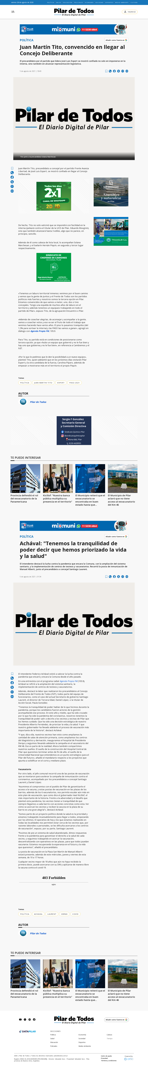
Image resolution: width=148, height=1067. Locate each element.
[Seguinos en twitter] (25, 1019)
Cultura (134, 2)
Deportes (109, 2)
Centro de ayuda (106, 1056)
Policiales (78, 2)
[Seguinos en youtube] (20, 1019)
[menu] (12, 12)
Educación (67, 2)
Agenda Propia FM (68, 681)
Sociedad (99, 2)
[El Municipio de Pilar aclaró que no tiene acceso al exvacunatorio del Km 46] (123, 478)
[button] (74, 156)
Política (50, 2)
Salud (58, 2)
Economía (89, 2)
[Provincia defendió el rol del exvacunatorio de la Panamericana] (25, 478)
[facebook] (114, 71)
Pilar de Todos (38, 402)
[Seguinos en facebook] (34, 1019)
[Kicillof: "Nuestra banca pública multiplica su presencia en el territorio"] (58, 478)
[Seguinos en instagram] (29, 1019)
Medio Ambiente (122, 2)
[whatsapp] (110, 71)
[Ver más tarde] (106, 71)
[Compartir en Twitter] (118, 71)
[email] (122, 71)
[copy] (126, 71)
